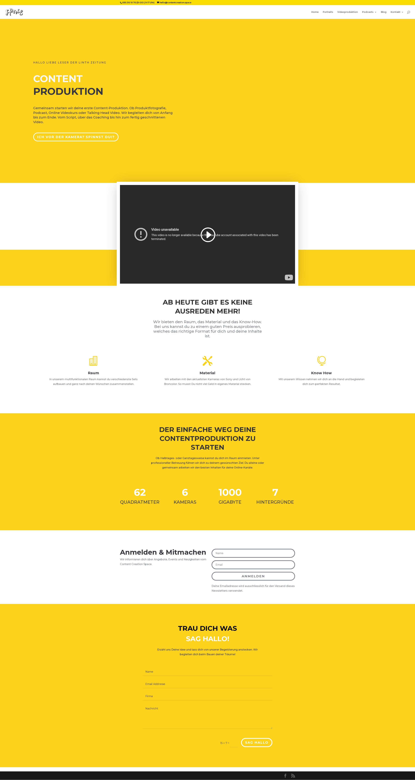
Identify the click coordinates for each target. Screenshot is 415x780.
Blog (383, 12)
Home (315, 12)
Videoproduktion (347, 12)
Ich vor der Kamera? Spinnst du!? (76, 137)
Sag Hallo (256, 742)
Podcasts (368, 12)
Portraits (328, 12)
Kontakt (395, 12)
